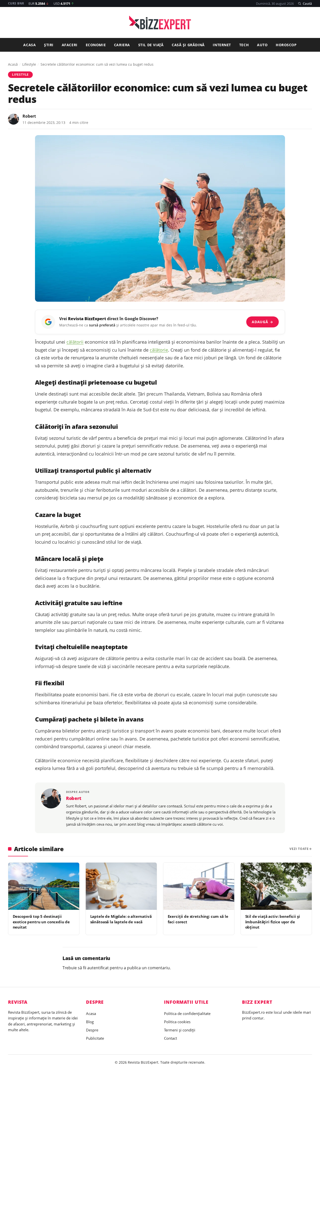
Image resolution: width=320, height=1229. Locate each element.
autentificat (98, 968)
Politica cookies (177, 1021)
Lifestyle (29, 64)
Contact (170, 1038)
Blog (90, 1021)
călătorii (75, 342)
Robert (29, 116)
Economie (96, 45)
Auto (262, 45)
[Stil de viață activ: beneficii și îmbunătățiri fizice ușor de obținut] (276, 886)
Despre (92, 1029)
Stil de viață (151, 45)
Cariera (122, 45)
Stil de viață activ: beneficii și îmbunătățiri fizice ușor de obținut (272, 922)
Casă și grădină (188, 45)
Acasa (29, 45)
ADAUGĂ (262, 321)
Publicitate (95, 1038)
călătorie (159, 350)
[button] (305, 3)
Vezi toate (299, 849)
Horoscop (286, 45)
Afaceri (70, 45)
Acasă (13, 64)
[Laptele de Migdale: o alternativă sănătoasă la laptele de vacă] (121, 886)
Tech (244, 45)
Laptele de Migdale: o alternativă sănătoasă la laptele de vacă (121, 919)
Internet (222, 45)
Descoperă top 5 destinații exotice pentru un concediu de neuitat (41, 922)
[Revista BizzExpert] (160, 22)
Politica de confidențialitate (187, 1013)
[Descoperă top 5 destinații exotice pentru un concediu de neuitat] (43, 886)
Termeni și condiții (179, 1029)
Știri (49, 45)
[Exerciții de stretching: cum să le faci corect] (198, 886)
